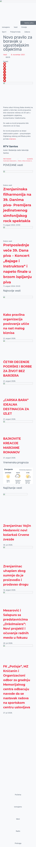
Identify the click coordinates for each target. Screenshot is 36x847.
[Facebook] (18, 63)
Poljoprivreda (15, 32)
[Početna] (18, 790)
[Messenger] (18, 66)
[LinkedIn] (18, 69)
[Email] (18, 80)
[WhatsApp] (18, 75)
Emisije (24, 27)
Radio (18, 831)
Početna (18, 795)
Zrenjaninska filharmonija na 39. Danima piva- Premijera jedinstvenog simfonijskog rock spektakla (17, 205)
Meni (18, 819)
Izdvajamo (6, 27)
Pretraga (18, 843)
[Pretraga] (18, 839)
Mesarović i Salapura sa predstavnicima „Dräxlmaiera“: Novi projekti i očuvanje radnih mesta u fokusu (16, 624)
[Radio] (18, 827)
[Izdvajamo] (18, 802)
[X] (18, 77)
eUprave (12, 139)
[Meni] (18, 815)
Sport (4, 32)
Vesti (16, 27)
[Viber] (18, 72)
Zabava (27, 32)
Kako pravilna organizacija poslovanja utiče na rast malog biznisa (16, 324)
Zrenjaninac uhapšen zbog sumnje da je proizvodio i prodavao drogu (15, 575)
